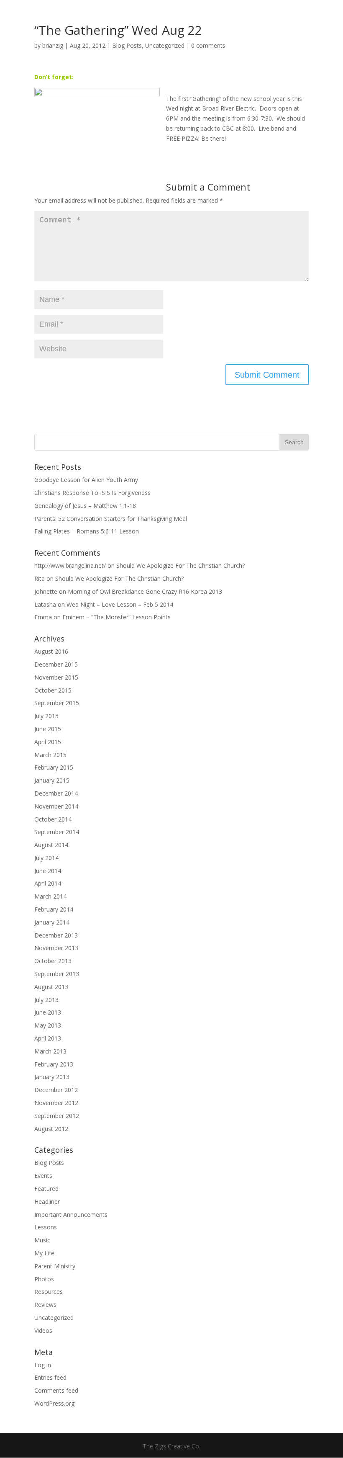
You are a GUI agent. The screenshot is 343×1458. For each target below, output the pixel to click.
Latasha (45, 604)
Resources (48, 1292)
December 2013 (56, 935)
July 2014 (46, 858)
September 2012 (56, 1116)
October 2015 (53, 690)
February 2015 (53, 767)
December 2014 (56, 793)
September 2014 (56, 832)
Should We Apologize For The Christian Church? (180, 565)
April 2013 (47, 1038)
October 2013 (53, 961)
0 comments (208, 45)
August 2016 (51, 651)
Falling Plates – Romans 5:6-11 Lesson (86, 531)
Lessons (45, 1227)
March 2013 (50, 1051)
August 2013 (51, 987)
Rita (39, 578)
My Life (44, 1253)
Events (43, 1176)
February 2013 (53, 1064)
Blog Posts (127, 45)
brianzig (52, 45)
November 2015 (56, 677)
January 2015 (51, 780)
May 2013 (47, 1025)
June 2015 (47, 729)
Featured (46, 1189)
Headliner (47, 1202)
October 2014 (53, 819)
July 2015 (46, 716)
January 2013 (51, 1077)
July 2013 (46, 1000)
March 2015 (50, 755)
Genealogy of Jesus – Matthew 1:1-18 (85, 506)
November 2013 (56, 948)
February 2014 (53, 909)
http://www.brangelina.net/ (70, 565)
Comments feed (56, 1390)
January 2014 (51, 922)
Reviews (45, 1305)
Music (42, 1240)
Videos (43, 1330)
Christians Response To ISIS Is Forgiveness (92, 493)
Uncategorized (164, 45)
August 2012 (51, 1129)
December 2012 (56, 1090)
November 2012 (56, 1103)
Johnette (45, 591)
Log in (42, 1365)
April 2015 (47, 742)
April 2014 (47, 883)
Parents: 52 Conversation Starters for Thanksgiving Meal (110, 519)
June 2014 (47, 871)
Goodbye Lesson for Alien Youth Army (86, 480)
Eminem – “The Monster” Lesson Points (116, 617)
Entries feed (50, 1377)
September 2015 (56, 703)
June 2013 (47, 1012)
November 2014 (56, 806)
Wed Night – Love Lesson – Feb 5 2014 (120, 604)
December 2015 (56, 664)
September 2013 (56, 974)
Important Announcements (71, 1214)
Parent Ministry (54, 1266)
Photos (44, 1279)
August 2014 (51, 845)
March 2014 (50, 896)
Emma (43, 617)
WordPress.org (54, 1403)
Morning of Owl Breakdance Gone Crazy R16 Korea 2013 (145, 591)
